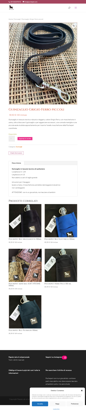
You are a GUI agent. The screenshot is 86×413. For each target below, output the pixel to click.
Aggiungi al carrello (25, 138)
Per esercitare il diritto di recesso (59, 370)
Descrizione (16, 163)
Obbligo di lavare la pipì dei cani (21, 370)
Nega (57, 404)
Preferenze (74, 404)
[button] (82, 390)
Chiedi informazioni (16, 153)
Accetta (40, 404)
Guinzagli (17, 19)
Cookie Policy (56, 409)
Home (11, 19)
